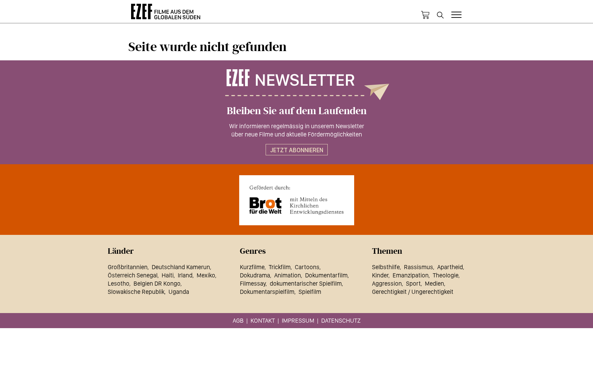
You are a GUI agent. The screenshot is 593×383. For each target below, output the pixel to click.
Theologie (445, 275)
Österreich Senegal (133, 275)
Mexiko (206, 275)
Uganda (178, 291)
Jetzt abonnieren (296, 150)
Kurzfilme (252, 267)
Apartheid (450, 267)
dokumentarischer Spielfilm (306, 283)
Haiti (168, 275)
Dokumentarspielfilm (267, 291)
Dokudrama (255, 275)
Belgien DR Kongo (157, 283)
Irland (185, 275)
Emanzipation (411, 275)
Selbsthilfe (386, 267)
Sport (413, 283)
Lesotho (118, 283)
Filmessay (253, 283)
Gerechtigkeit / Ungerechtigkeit (412, 291)
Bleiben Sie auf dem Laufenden (297, 111)
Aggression (387, 283)
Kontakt (263, 320)
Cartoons (307, 267)
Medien (434, 283)
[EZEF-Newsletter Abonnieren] (296, 84)
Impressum (298, 320)
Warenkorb (425, 15)
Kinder (380, 275)
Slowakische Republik (136, 291)
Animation (287, 275)
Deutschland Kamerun (181, 267)
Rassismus (418, 267)
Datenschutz (341, 320)
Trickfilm (280, 267)
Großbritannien (128, 267)
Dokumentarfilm (326, 275)
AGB (238, 320)
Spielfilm (310, 291)
